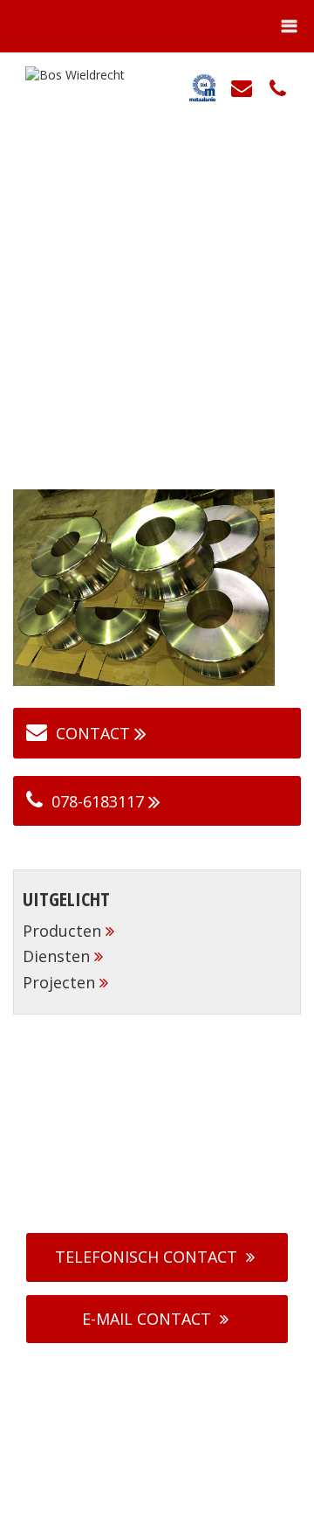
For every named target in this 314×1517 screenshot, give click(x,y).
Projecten (59, 982)
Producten (62, 930)
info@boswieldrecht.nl (167, 1200)
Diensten (56, 956)
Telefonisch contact (146, 1256)
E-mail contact (146, 1318)
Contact (93, 733)
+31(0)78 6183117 (165, 1180)
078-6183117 (97, 801)
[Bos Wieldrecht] (68, 74)
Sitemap (259, 1499)
